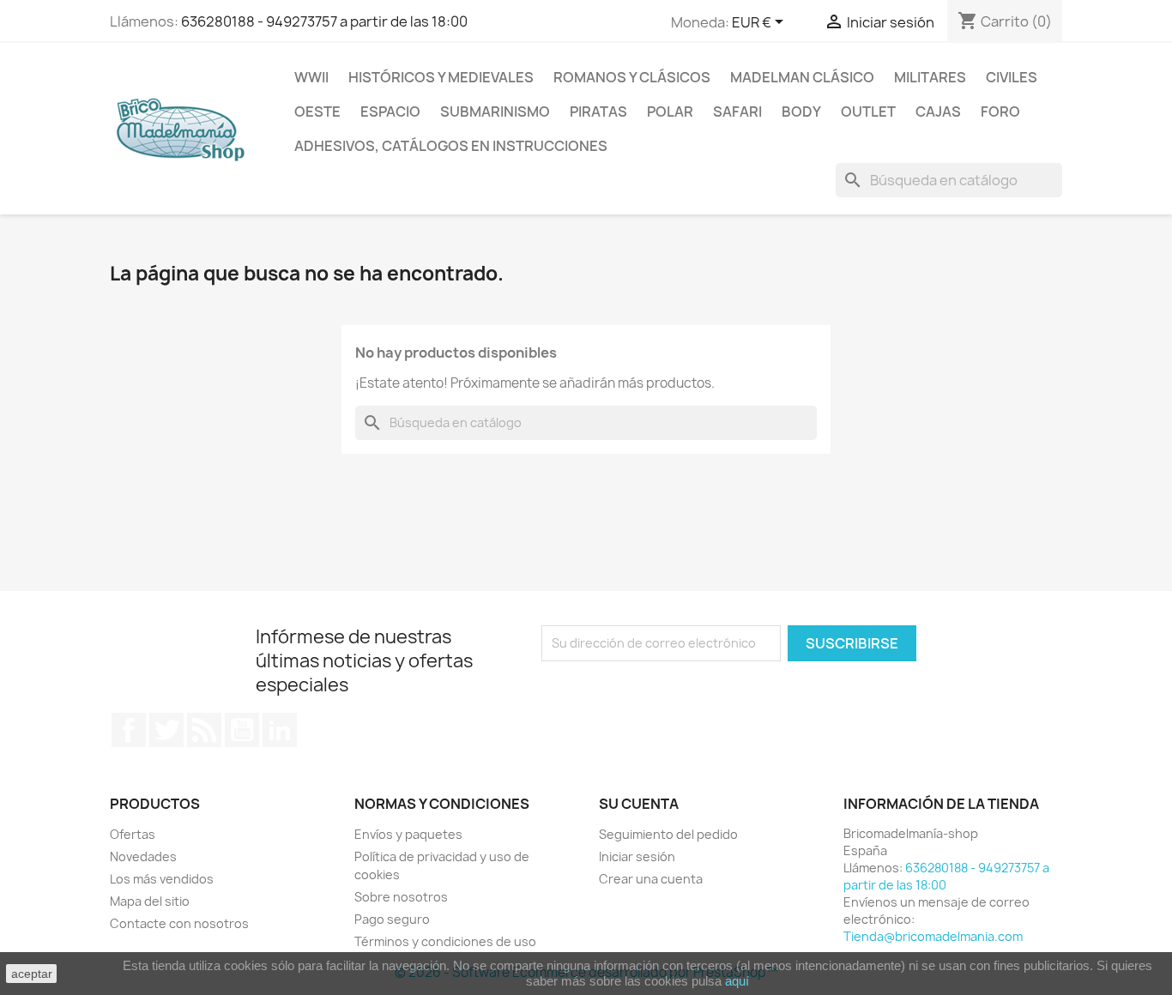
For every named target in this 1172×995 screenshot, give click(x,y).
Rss (204, 730)
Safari (737, 111)
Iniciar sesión (637, 856)
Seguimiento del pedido (668, 834)
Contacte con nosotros (179, 923)
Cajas (938, 111)
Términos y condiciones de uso (445, 941)
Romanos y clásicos (631, 77)
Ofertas (132, 834)
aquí (737, 981)
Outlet (868, 111)
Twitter (166, 730)
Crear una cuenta (651, 879)
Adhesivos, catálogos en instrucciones (450, 145)
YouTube (242, 730)
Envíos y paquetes (408, 834)
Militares (930, 77)
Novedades (143, 856)
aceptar (31, 973)
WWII (311, 77)
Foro (1000, 111)
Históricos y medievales (441, 77)
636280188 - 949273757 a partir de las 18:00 (324, 21)
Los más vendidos (162, 879)
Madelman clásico (802, 77)
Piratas (598, 111)
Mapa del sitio (150, 901)
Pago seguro (392, 919)
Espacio (390, 111)
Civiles (1011, 77)
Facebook (129, 730)
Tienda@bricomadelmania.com (933, 936)
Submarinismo (495, 111)
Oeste (317, 111)
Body (801, 111)
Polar (670, 111)
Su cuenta (639, 803)
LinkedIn (280, 730)
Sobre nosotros (401, 897)
